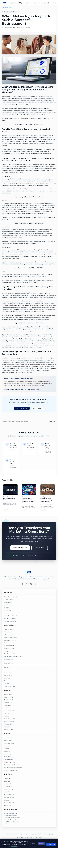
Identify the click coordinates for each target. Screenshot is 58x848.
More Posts (52, 421)
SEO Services (8, 389)
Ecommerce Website (9, 643)
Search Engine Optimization (11, 596)
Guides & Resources (9, 756)
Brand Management (9, 629)
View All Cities (7, 805)
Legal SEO (6, 713)
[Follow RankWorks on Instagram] (31, 583)
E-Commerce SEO (18, 389)
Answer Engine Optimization (11, 615)
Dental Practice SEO (9, 700)
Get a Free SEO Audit (22, 408)
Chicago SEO (7, 778)
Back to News (8, 7)
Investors (6, 748)
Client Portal (38, 837)
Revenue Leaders (8, 672)
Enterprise (6, 681)
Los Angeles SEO (8, 786)
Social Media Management (10, 637)
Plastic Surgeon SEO (9, 721)
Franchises (7, 683)
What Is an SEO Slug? (9, 762)
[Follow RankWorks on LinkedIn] (35, 583)
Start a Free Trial (37, 408)
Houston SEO (7, 784)
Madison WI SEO (8, 789)
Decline (33, 843)
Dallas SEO (7, 781)
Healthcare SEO (8, 708)
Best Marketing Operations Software (13, 656)
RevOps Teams (8, 675)
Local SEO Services (9, 599)
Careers (6, 746)
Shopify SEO (7, 607)
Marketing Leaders (9, 670)
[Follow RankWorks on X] (26, 583)
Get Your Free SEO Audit (32, 389)
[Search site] (48, 3)
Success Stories (8, 740)
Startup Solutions (8, 651)
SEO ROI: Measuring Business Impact (13, 767)
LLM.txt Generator (8, 759)
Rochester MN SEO (9, 797)
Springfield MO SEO (9, 803)
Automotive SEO (8, 694)
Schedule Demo (39, 547)
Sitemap (16, 834)
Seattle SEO (7, 800)
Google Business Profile (10, 640)
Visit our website (43, 366)
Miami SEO (7, 792)
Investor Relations (29, 837)
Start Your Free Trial (20, 547)
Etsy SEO (6, 613)
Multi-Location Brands (9, 686)
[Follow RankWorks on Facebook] (22, 583)
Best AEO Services (8, 659)
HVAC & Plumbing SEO (9, 710)
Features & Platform (9, 743)
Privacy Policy (49, 834)
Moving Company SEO (9, 718)
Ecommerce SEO (8, 602)
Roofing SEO (7, 727)
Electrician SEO (8, 702)
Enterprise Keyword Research (11, 765)
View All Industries (8, 729)
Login (54, 3)
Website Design (8, 632)
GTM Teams (7, 678)
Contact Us (7, 751)
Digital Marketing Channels (11, 11)
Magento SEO (7, 610)
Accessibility (20, 837)
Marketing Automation (9, 653)
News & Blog (7, 754)
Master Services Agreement (37, 834)
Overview (6, 667)
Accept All (41, 843)
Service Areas (8, 834)
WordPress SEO (8, 605)
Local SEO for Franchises (10, 770)
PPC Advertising (8, 634)
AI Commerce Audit (9, 645)
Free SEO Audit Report (9, 618)
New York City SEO (9, 794)
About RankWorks (8, 737)
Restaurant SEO (8, 724)
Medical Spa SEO (8, 716)
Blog (20, 834)
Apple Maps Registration (10, 621)
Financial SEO (7, 705)
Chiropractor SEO (8, 697)
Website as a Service (9, 648)
